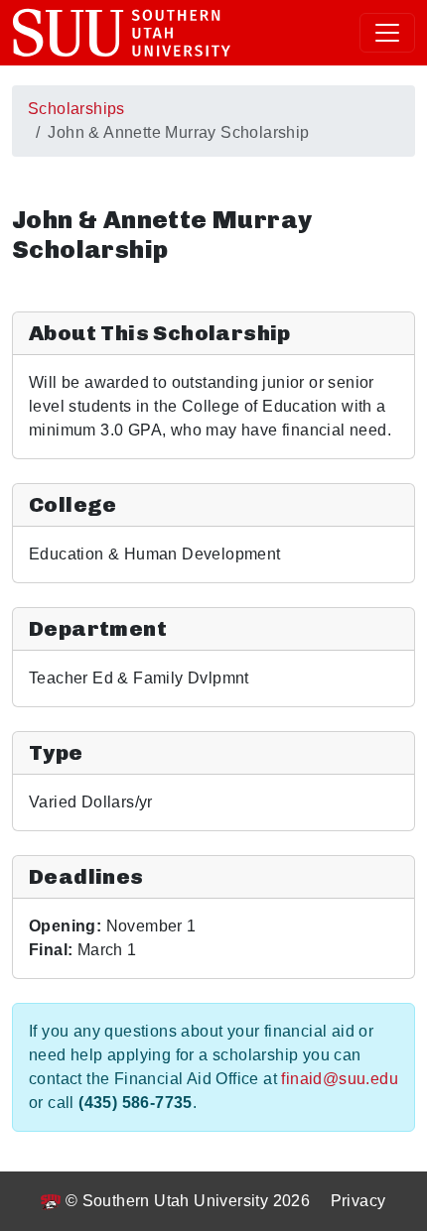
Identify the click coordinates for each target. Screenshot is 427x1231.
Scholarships (76, 108)
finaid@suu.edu (339, 1078)
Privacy (358, 1200)
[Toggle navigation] (387, 33)
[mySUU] (121, 33)
